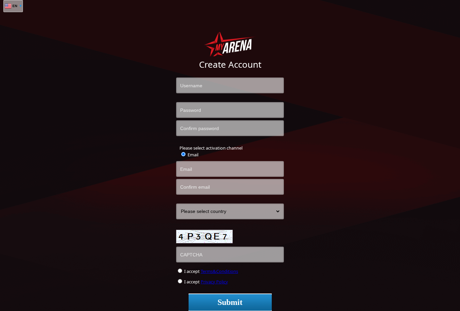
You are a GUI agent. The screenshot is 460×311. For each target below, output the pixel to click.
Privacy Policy (214, 282)
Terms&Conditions (219, 271)
